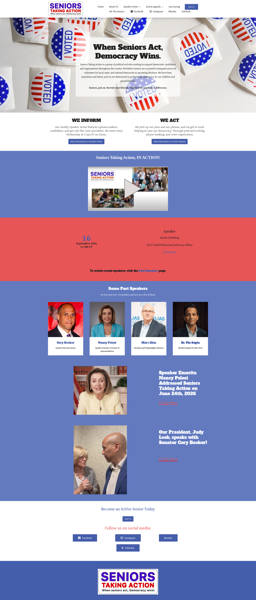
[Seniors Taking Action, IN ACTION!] (128, 167)
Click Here (168, 402)
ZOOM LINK (169, 252)
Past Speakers (148, 271)
